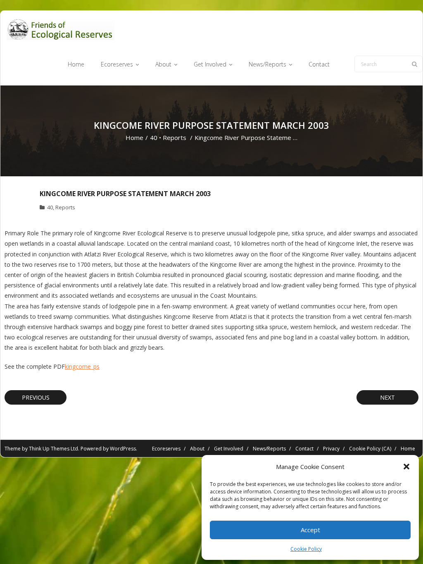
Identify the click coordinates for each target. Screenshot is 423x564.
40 (153, 137)
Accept (310, 530)
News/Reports (269, 448)
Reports (174, 137)
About (197, 448)
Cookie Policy (306, 548)
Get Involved (228, 448)
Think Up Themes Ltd (53, 448)
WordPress (123, 448)
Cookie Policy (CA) (370, 448)
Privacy (331, 448)
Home (134, 137)
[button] (406, 466)
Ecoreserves (166, 448)
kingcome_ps (82, 366)
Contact (304, 448)
